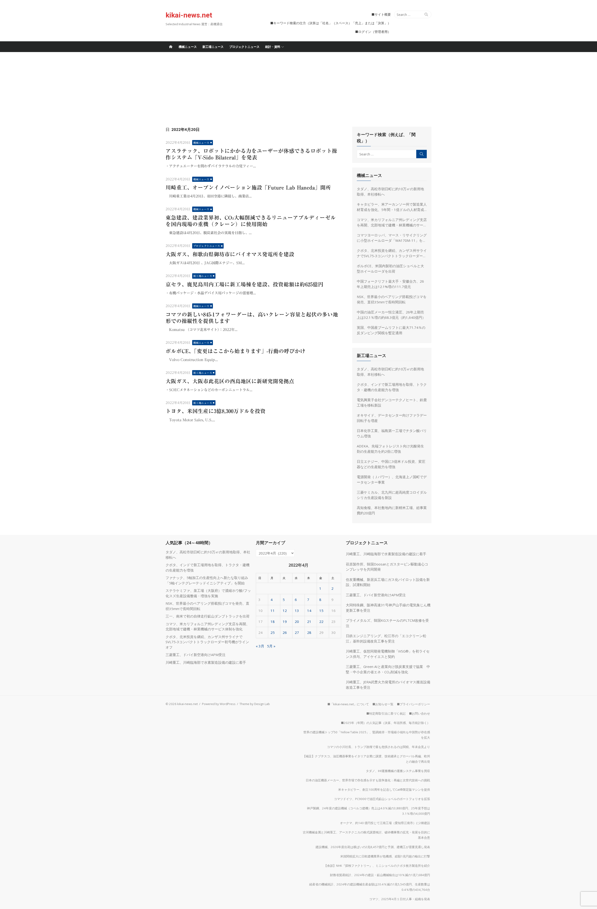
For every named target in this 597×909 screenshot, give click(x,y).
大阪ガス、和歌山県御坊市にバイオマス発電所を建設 (230, 254)
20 (297, 621)
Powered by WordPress (219, 704)
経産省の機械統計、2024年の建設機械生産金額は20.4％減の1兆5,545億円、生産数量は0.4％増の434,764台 (369, 887)
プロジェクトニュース (244, 47)
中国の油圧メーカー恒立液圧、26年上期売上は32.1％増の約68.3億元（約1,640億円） (391, 315)
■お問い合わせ (419, 713)
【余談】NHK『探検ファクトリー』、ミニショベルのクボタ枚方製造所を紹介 (377, 865)
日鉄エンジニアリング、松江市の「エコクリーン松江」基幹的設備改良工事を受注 (386, 638)
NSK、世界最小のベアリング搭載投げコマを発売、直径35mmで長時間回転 (392, 299)
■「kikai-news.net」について (348, 704)
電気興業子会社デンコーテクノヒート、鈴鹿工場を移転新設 (392, 402)
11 (273, 610)
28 (309, 632)
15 (321, 610)
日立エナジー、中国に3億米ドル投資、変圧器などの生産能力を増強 (391, 464)
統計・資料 (272, 47)
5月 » (271, 646)
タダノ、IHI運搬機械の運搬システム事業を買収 (398, 771)
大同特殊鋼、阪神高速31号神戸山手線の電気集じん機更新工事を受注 (388, 608)
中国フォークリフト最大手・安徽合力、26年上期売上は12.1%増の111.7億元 (390, 284)
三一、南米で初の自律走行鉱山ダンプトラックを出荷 (208, 616)
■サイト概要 (381, 14)
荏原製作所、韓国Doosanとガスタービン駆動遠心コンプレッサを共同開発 (387, 567)
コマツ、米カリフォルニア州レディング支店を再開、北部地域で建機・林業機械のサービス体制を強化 (392, 222)
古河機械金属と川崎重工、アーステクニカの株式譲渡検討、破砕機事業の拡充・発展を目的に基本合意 (366, 835)
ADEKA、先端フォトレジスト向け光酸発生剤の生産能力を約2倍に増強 (390, 449)
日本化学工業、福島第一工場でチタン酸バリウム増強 (392, 433)
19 (285, 621)
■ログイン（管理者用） (373, 31)
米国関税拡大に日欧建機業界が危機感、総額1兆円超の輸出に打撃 (385, 856)
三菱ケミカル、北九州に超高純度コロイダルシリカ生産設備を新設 (392, 495)
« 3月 (260, 646)
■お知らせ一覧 (382, 704)
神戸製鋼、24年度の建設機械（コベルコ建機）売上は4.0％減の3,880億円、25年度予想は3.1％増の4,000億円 (368, 811)
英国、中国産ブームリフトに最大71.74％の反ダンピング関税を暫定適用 (391, 330)
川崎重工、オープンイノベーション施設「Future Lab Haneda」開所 (248, 187)
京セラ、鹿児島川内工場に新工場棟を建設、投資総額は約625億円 (244, 284)
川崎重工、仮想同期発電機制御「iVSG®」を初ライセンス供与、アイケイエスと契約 (388, 654)
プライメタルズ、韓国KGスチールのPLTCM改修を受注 (387, 623)
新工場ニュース (213, 47)
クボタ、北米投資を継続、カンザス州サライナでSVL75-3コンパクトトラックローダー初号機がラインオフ (392, 253)
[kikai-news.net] (171, 46)
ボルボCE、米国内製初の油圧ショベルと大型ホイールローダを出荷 (390, 268)
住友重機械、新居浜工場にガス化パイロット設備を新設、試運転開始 (388, 582)
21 (309, 621)
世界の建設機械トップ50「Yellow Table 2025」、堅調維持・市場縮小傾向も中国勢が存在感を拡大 (366, 735)
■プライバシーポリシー (413, 704)
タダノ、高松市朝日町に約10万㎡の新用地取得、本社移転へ (390, 191)
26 (285, 632)
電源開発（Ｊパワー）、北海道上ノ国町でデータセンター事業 (392, 479)
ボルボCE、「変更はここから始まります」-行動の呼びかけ (235, 351)
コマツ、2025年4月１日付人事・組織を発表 (399, 899)
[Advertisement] (298, 87)
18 (273, 621)
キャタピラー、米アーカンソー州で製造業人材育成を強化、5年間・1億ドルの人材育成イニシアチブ (392, 207)
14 (309, 610)
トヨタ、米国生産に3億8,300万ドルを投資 (216, 411)
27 (297, 632)
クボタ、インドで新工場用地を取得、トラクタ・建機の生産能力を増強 (392, 387)
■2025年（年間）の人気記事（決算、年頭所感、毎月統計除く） (385, 723)
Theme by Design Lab (254, 704)
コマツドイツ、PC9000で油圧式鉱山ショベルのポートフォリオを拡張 (382, 799)
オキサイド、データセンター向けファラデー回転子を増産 (392, 418)
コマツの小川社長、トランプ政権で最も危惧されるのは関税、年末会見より (378, 747)
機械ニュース (188, 47)
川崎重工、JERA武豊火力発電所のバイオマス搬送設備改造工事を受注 (388, 685)
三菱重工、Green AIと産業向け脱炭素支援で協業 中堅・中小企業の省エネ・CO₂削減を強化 (388, 669)
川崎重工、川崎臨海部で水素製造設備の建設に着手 (206, 662)
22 (321, 621)
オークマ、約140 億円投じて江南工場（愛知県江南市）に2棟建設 (385, 823)
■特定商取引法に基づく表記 (386, 713)
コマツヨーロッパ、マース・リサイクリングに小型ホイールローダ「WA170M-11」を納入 (392, 238)
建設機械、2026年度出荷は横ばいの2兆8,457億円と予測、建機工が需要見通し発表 (373, 847)
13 (297, 610)
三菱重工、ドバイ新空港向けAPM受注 (196, 654)
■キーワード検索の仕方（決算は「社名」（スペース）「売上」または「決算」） (330, 23)
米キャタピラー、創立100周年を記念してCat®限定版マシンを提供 (384, 789)
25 (273, 632)
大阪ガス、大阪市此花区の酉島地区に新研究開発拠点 (230, 381)
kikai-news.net (189, 15)
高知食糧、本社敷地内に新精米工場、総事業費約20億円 (392, 510)
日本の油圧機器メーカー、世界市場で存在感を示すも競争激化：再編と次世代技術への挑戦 (368, 780)
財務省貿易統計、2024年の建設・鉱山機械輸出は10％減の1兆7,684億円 (380, 875)
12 (285, 610)
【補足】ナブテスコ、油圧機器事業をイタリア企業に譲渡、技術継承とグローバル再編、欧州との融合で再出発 (366, 759)
